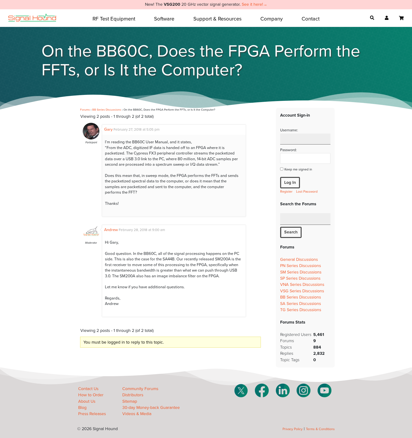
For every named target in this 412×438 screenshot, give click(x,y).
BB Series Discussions (106, 109)
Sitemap (129, 401)
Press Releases (92, 413)
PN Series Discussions (300, 265)
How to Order (90, 394)
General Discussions (299, 259)
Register (286, 192)
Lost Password (307, 192)
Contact (310, 19)
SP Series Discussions (300, 278)
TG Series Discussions (300, 309)
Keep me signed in (298, 169)
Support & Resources (217, 19)
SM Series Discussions (300, 272)
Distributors (132, 394)
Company (271, 19)
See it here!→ (254, 4)
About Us (86, 401)
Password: (288, 150)
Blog (82, 407)
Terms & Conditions (320, 429)
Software (164, 19)
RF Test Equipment (114, 19)
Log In (290, 182)
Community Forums (140, 388)
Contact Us (88, 388)
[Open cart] (401, 18)
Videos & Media (136, 413)
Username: (289, 130)
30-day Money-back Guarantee (151, 407)
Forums (85, 109)
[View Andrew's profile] (91, 238)
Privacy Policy (293, 429)
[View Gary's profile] (91, 138)
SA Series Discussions (300, 303)
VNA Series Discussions (302, 284)
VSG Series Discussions (302, 291)
